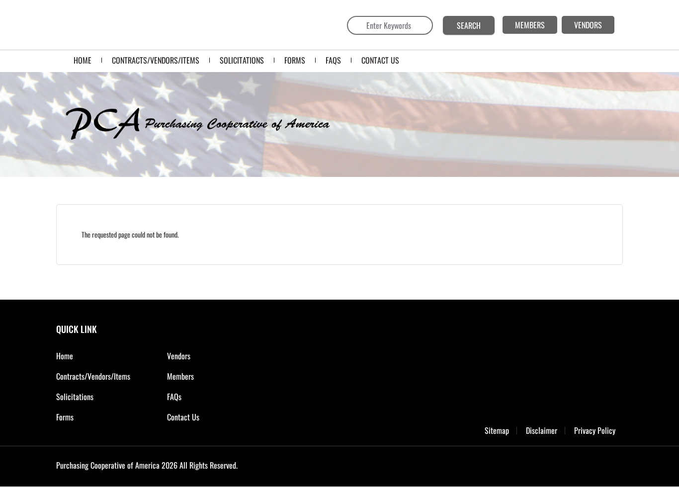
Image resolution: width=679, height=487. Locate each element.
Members (180, 376)
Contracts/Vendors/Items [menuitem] (155, 60)
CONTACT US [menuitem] (380, 60)
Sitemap (497, 430)
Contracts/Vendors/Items (93, 376)
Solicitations (74, 397)
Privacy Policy (594, 430)
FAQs (174, 397)
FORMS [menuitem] (294, 60)
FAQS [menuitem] (333, 60)
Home (64, 356)
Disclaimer (541, 430)
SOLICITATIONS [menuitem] (242, 60)
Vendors (178, 356)
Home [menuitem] (82, 60)
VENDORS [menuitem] (588, 25)
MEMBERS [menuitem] (530, 25)
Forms (65, 417)
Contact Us (183, 417)
